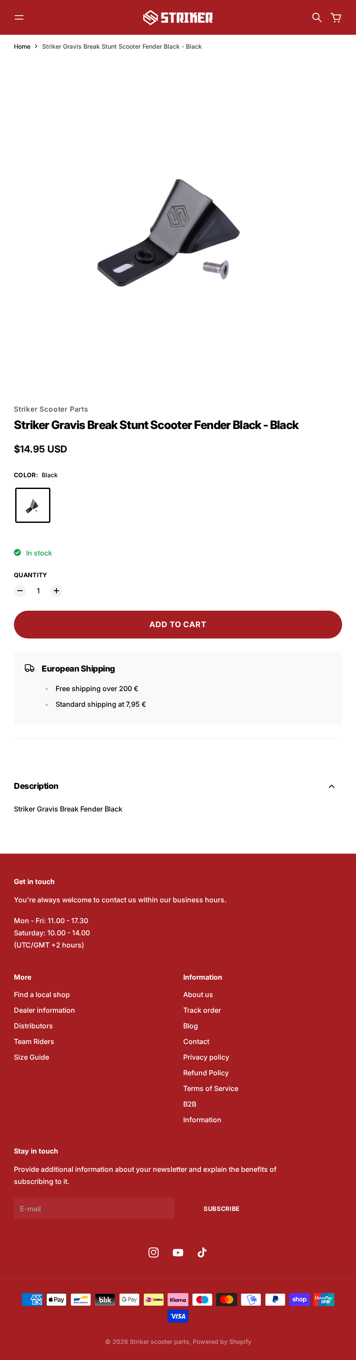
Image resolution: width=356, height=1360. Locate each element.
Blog (190, 1025)
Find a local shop (42, 994)
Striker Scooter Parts (51, 409)
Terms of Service (210, 1088)
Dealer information (44, 1010)
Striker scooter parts (159, 1341)
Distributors (33, 1025)
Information (202, 1119)
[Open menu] (19, 17)
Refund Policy (206, 1072)
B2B (189, 1104)
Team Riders (34, 1041)
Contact (196, 1041)
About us (198, 994)
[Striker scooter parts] (178, 17)
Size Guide (31, 1057)
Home (22, 46)
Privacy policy (206, 1057)
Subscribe (222, 1208)
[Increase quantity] (56, 591)
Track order (202, 1010)
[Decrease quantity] (20, 591)
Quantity (30, 575)
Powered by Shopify (222, 1341)
